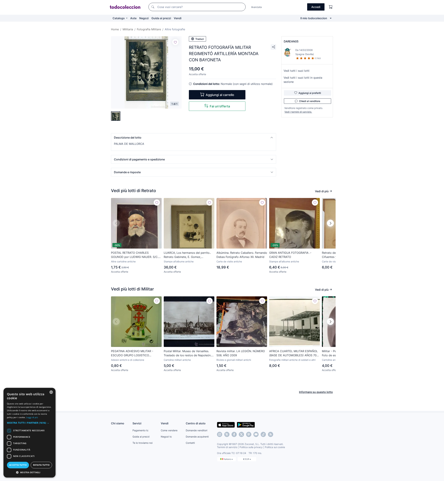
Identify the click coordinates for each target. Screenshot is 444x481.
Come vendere (169, 430)
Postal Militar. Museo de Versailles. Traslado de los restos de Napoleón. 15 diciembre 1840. (187, 353)
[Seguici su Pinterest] (248, 434)
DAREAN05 (291, 41)
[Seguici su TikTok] (263, 434)
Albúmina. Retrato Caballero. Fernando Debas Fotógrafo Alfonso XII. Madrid (241, 255)
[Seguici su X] (241, 434)
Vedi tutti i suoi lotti (296, 70)
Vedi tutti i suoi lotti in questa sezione (303, 79)
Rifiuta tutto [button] (41, 465)
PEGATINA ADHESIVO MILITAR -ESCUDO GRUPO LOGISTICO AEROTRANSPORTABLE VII (132, 353)
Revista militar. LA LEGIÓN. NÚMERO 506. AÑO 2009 (240, 353)
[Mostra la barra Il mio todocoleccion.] (330, 18)
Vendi (177, 18)
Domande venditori (196, 430)
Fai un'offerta (220, 106)
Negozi (144, 18)
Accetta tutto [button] (18, 465)
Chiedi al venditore (309, 101)
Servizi (137, 423)
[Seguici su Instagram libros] (226, 434)
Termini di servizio (227, 447)
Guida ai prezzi (161, 18)
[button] (193, 137)
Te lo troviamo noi (142, 442)
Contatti (190, 442)
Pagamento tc (140, 430)
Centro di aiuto (196, 423)
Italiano (228, 459)
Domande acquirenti (197, 436)
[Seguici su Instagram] (219, 434)
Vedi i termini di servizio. (298, 111)
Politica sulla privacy (251, 447)
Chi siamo (117, 423)
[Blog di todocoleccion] (270, 434)
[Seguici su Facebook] (234, 434)
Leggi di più (32, 417)
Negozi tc (166, 436)
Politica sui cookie (275, 447)
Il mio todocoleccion (313, 18)
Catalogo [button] (119, 18)
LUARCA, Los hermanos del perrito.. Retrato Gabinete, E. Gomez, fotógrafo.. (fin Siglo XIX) (187, 255)
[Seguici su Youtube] (256, 434)
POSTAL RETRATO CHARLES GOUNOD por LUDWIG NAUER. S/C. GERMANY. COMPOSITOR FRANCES (134, 255)
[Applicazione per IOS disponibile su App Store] (226, 424)
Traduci (199, 38)
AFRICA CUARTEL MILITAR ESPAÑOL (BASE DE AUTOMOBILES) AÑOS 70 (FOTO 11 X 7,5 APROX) (293, 353)
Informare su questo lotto (316, 392)
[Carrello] (331, 7)
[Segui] (175, 42)
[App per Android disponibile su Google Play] (246, 424)
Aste (133, 18)
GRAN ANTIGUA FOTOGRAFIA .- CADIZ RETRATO (290, 255)
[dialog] (29, 433)
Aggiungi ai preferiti (309, 92)
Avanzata (256, 7)
